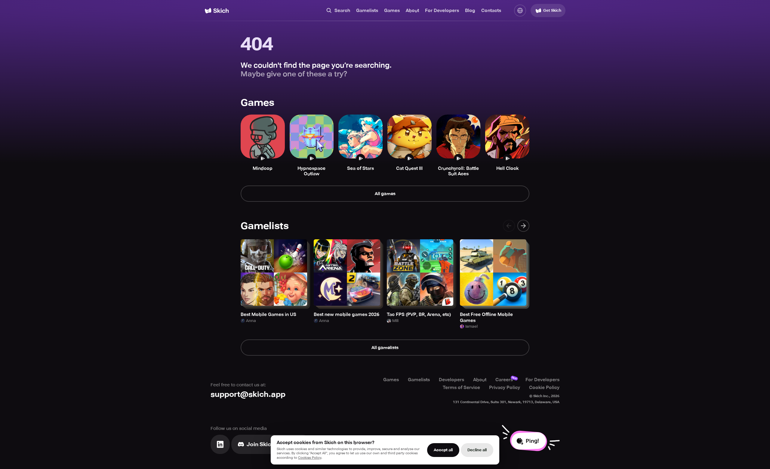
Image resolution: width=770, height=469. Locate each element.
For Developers (442, 10)
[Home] (217, 10)
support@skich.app (248, 394)
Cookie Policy (544, 387)
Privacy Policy (504, 387)
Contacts (491, 10)
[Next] (523, 226)
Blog (470, 10)
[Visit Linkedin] (220, 444)
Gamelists (367, 10)
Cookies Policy (309, 458)
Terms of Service (461, 387)
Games (392, 10)
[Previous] (509, 226)
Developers (451, 379)
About (412, 10)
